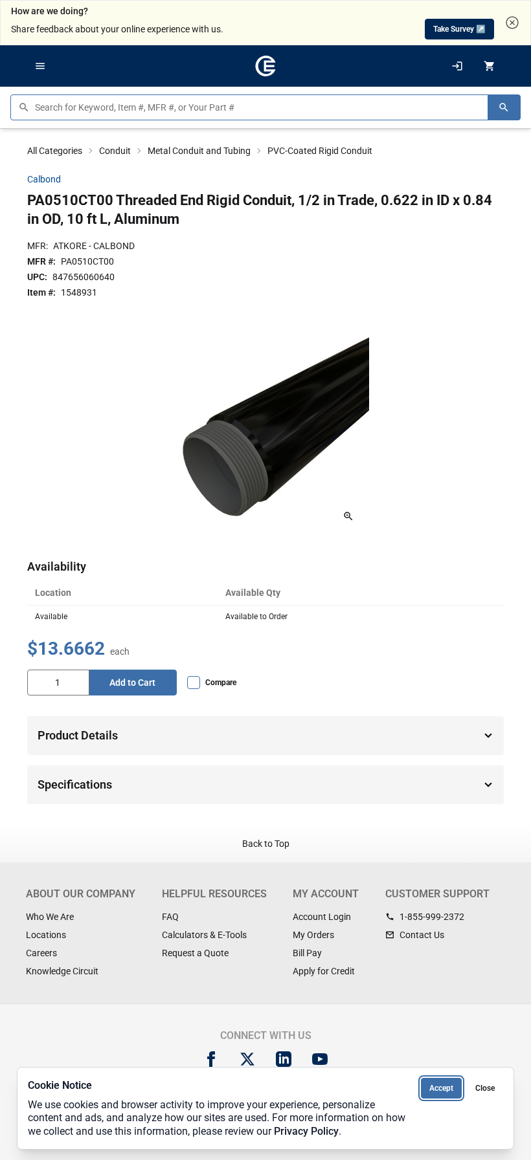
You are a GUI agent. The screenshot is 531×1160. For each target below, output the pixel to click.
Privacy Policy (306, 1131)
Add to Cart (132, 682)
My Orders (313, 935)
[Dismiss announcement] (512, 22)
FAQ (170, 917)
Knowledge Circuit (62, 971)
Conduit (115, 151)
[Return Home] (265, 66)
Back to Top (265, 843)
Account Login (322, 917)
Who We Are (50, 917)
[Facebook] (211, 1059)
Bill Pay (307, 953)
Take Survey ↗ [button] (459, 29)
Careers (41, 953)
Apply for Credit (324, 971)
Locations (46, 935)
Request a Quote (195, 953)
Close (485, 1088)
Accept (441, 1088)
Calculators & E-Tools (204, 935)
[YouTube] (320, 1059)
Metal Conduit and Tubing (199, 151)
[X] (247, 1059)
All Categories (54, 151)
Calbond (44, 179)
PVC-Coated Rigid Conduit (319, 151)
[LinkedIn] (284, 1059)
